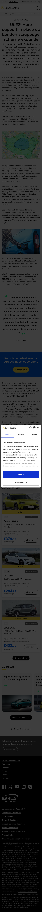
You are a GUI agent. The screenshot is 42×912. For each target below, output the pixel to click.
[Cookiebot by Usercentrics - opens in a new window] (29, 427)
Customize (19, 482)
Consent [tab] (7, 434)
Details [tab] (21, 434)
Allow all (21, 474)
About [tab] (34, 434)
